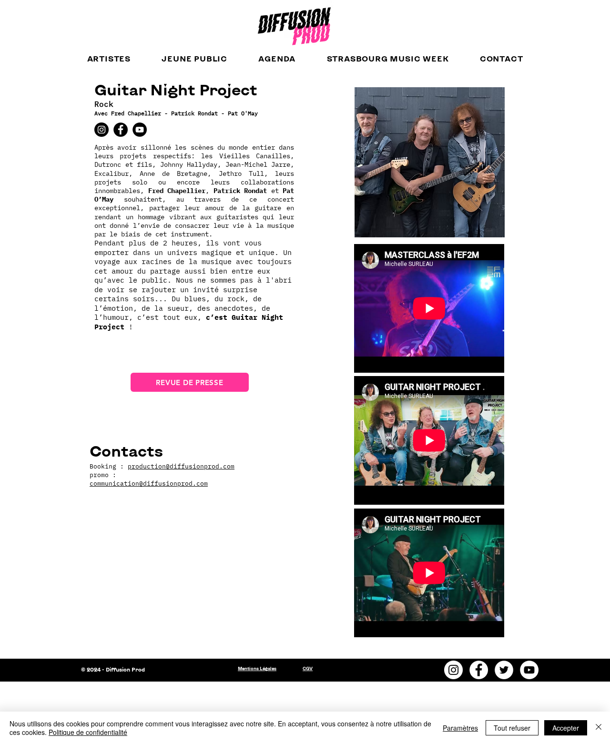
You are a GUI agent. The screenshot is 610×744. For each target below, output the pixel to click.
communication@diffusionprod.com (149, 483)
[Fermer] (598, 727)
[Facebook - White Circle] (478, 670)
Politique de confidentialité (88, 732)
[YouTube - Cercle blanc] (529, 670)
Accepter (565, 728)
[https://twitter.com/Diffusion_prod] (504, 670)
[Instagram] (101, 129)
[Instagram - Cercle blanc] (453, 670)
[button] (108, 58)
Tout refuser (512, 728)
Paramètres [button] (460, 728)
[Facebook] (120, 129)
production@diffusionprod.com (181, 466)
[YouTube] (139, 129)
